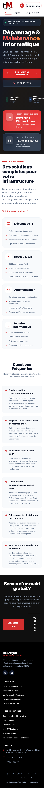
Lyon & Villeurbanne (10, 729)
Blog (28, 13)
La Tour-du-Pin (8, 720)
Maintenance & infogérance (13, 695)
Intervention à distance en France (16, 738)
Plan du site (33, 782)
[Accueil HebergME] (7, 5)
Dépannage (19, 13)
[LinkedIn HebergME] (5, 672)
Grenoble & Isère (9, 733)
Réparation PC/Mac (10, 691)
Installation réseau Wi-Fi (12, 699)
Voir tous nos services (13, 211)
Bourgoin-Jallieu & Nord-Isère (14, 716)
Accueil (8, 13)
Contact (35, 13)
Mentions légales (27, 778)
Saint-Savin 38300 (10, 725)
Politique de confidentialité (16, 782)
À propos (14, 778)
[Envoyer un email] (11, 672)
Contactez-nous (13, 624)
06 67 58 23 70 (34, 624)
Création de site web (11, 704)
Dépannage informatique (12, 686)
